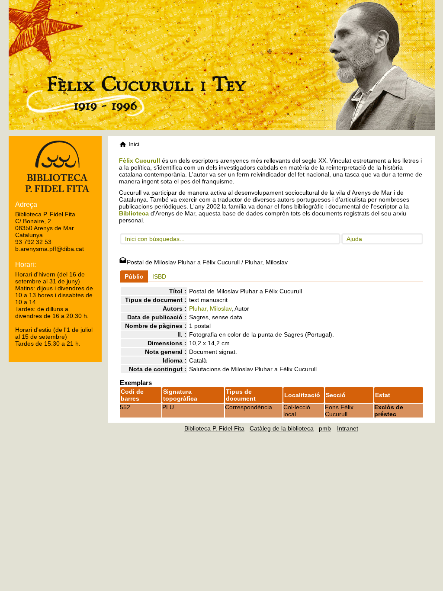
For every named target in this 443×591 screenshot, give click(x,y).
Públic (134, 276)
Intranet (347, 428)
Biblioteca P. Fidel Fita (214, 428)
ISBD (159, 276)
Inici (133, 144)
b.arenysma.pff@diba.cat (49, 248)
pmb (325, 428)
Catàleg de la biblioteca (282, 428)
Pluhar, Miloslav (210, 308)
